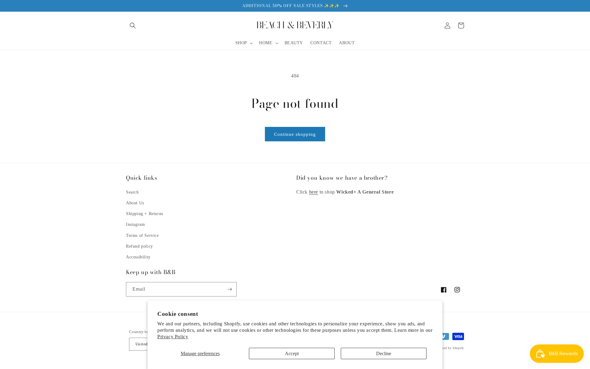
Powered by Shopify (449, 348)
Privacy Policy (172, 336)
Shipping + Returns (144, 213)
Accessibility (138, 257)
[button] (133, 25)
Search (132, 192)
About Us (135, 203)
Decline (383, 353)
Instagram (135, 224)
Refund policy (139, 246)
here (313, 191)
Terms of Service (142, 235)
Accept (292, 353)
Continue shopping (295, 134)
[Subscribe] (229, 289)
